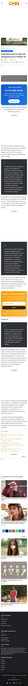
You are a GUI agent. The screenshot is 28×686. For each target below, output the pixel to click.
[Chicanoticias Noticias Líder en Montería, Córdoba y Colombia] (14, 3)
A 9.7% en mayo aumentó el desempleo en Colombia (12, 435)
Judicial (2, 665)
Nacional (10, 51)
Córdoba (3, 661)
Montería (3, 663)
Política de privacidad (5, 625)
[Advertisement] (14, 23)
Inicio (3, 48)
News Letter (3, 621)
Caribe (2, 669)
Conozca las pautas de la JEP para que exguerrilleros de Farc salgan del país (12, 450)
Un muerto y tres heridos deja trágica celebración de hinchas (11, 439)
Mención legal (4, 619)
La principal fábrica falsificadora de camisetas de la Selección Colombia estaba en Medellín (12, 444)
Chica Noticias (5, 59)
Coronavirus (7, 48)
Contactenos (4, 623)
